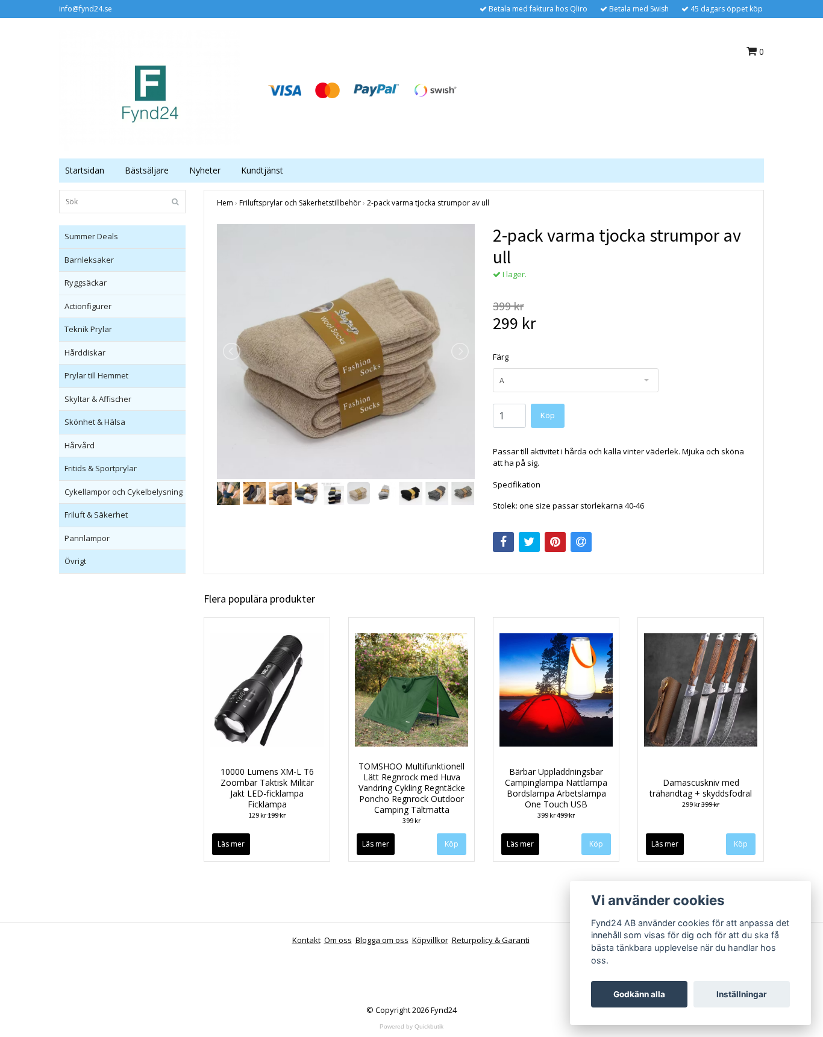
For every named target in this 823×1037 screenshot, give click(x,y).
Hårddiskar (84, 352)
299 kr (700, 804)
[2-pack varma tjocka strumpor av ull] (346, 351)
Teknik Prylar (88, 329)
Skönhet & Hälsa (94, 421)
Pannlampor (87, 538)
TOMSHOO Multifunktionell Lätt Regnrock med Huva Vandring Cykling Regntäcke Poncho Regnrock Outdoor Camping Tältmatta (411, 787)
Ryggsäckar (85, 282)
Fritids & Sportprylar (100, 468)
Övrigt (75, 561)
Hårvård (79, 445)
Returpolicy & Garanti (491, 940)
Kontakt (306, 940)
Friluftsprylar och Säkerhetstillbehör (300, 203)
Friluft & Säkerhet (96, 514)
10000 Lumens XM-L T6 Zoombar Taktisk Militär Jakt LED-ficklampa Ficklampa (267, 788)
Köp (451, 844)
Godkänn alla (639, 994)
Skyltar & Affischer (97, 398)
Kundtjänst (262, 170)
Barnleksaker (89, 259)
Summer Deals (91, 236)
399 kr (411, 820)
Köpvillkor (430, 940)
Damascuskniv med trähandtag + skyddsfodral (700, 788)
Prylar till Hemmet (96, 375)
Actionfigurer (87, 306)
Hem (225, 203)
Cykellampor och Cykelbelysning (123, 491)
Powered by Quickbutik (411, 1026)
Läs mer (231, 844)
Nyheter (205, 170)
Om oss (338, 940)
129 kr (267, 814)
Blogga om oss (381, 940)
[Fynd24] (149, 89)
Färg (501, 356)
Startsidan (84, 170)
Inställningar (741, 994)
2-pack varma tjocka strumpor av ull (428, 203)
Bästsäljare (147, 170)
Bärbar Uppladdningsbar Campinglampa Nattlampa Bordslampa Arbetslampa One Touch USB (556, 788)
